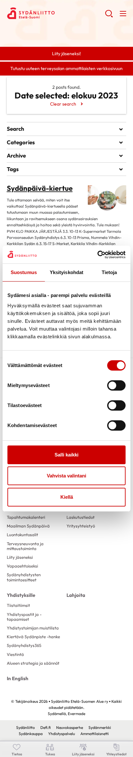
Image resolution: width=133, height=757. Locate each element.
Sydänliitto (25, 727)
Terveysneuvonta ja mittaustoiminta (25, 546)
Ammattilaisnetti (94, 733)
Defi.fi (45, 727)
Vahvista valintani (66, 475)
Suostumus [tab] (24, 272)
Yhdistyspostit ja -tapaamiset (24, 617)
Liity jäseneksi (20, 557)
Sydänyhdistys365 (24, 645)
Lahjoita (75, 595)
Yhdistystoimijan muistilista (33, 627)
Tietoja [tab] (109, 272)
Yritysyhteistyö (80, 525)
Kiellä (66, 497)
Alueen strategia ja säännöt (33, 663)
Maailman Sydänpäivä (28, 525)
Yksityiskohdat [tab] (66, 272)
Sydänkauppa (31, 733)
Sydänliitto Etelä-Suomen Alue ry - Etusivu (56, 13)
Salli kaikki (66, 454)
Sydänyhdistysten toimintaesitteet (24, 577)
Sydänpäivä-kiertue (40, 188)
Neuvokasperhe (69, 727)
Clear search (63, 104)
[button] (109, 16)
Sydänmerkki (99, 727)
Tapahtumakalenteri (26, 517)
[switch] (116, 385)
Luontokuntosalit (22, 534)
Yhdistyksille (21, 595)
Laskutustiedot (80, 517)
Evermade (76, 713)
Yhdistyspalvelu (61, 733)
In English (17, 678)
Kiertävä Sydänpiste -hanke (33, 636)
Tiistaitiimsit (18, 605)
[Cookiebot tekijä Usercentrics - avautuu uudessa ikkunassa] (97, 255)
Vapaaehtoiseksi (22, 565)
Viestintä (15, 654)
